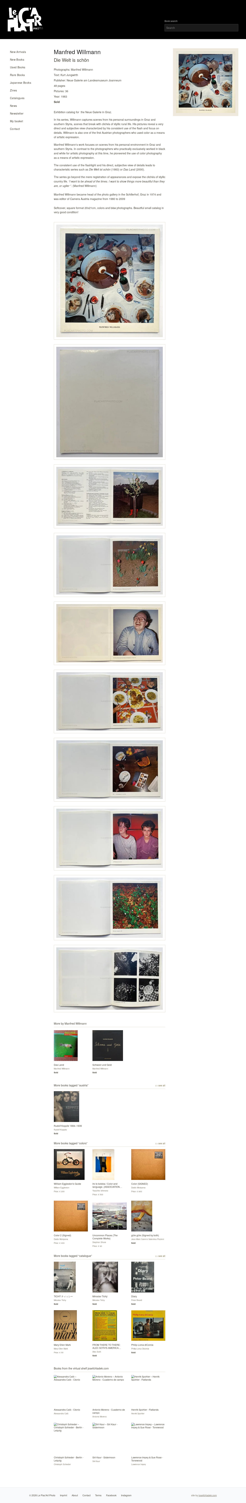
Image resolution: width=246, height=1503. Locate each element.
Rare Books (17, 75)
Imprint (63, 1495)
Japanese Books (20, 82)
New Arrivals (18, 52)
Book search (171, 21)
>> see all (160, 1085)
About (75, 1495)
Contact (15, 129)
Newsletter (17, 113)
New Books (17, 59)
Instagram (126, 1495)
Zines (13, 90)
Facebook (111, 1495)
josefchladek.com (208, 1495)
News (13, 106)
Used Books (17, 67)
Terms (98, 1495)
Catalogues (17, 98)
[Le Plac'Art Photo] (26, 19)
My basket (16, 121)
